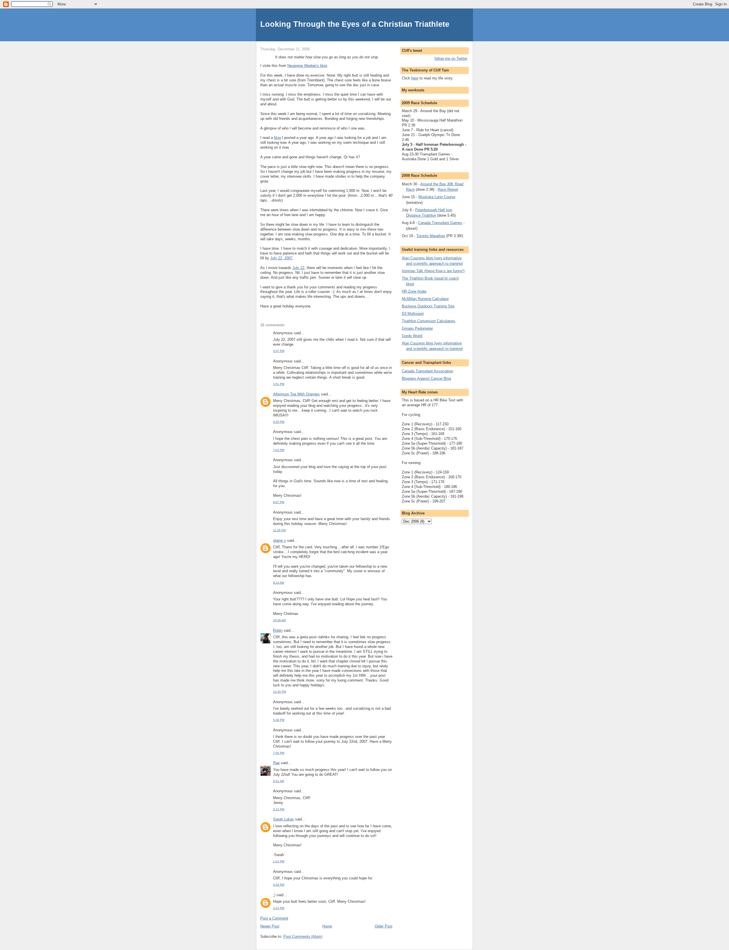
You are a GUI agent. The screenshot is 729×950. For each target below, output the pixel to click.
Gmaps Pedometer (417, 328)
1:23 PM (278, 861)
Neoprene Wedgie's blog (307, 65)
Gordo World (412, 336)
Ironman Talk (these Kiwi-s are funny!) (433, 271)
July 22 (298, 268)
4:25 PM (278, 421)
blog (277, 138)
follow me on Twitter (451, 58)
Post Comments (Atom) (302, 936)
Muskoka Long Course (436, 197)
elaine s (279, 540)
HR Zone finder (414, 291)
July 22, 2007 (281, 258)
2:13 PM (278, 809)
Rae (276, 763)
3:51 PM (278, 383)
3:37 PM (278, 350)
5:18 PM (278, 719)
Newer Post (269, 926)
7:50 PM (278, 752)
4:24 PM (278, 884)
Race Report (448, 189)
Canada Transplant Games (440, 223)
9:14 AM (278, 582)
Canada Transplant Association (427, 371)
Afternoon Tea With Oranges (296, 394)
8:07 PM (278, 502)
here (414, 78)
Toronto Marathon (430, 236)
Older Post (383, 926)
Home (327, 926)
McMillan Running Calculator (425, 299)
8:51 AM (278, 781)
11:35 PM (279, 530)
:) (274, 895)
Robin (277, 630)
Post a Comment (274, 918)
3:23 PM (278, 908)
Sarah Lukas (283, 819)
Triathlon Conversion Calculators (428, 321)
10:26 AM (279, 620)
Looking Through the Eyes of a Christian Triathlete (354, 24)
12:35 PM (279, 691)
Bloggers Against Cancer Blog (426, 378)
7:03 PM (278, 450)
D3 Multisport (413, 313)
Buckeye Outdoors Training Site (428, 306)
